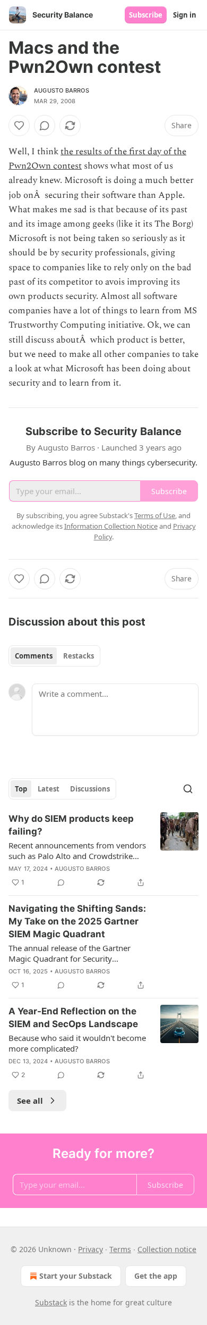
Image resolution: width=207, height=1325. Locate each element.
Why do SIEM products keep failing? (71, 825)
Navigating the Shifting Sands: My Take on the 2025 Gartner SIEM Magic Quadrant (77, 921)
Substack (51, 1302)
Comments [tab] (34, 656)
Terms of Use (154, 515)
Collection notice (166, 1249)
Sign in (184, 15)
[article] (103, 850)
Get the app (155, 1276)
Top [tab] (21, 789)
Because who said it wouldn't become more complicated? (77, 1043)
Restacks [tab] (78, 656)
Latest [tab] (48, 789)
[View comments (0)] (44, 125)
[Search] (188, 788)
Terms (120, 1249)
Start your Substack (75, 1276)
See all (30, 1100)
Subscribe (145, 15)
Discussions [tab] (90, 789)
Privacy (90, 1249)
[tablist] (54, 655)
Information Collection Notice (111, 526)
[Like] (19, 125)
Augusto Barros (61, 90)
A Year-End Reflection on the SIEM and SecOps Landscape (73, 1017)
